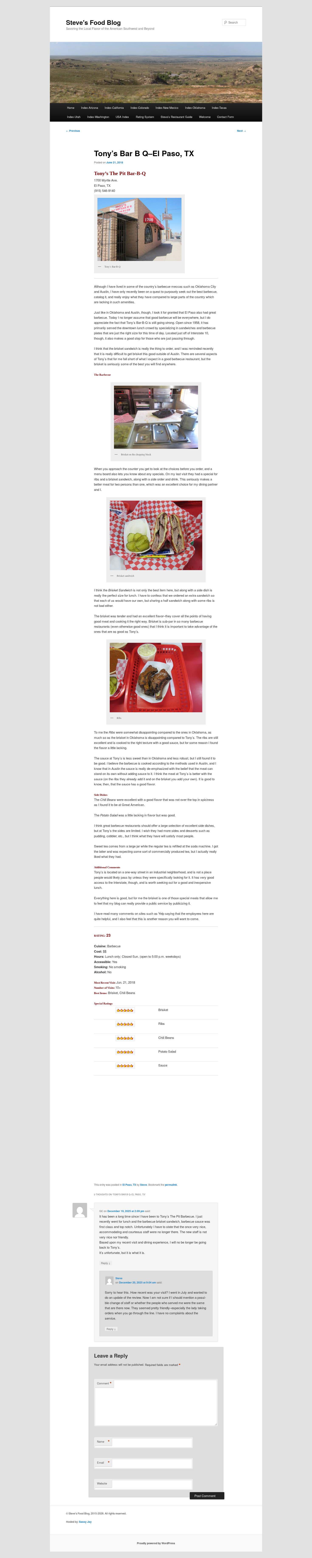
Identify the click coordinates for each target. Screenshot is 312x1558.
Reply (105, 1263)
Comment (104, 1383)
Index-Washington (98, 117)
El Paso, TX (129, 1185)
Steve (143, 1185)
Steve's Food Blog (93, 22)
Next (241, 131)
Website (102, 1483)
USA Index (122, 117)
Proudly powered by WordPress (156, 1543)
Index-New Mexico (167, 108)
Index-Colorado (140, 108)
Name (103, 1441)
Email (103, 1462)
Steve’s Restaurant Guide (176, 117)
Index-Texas (219, 108)
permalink (171, 1185)
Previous (73, 131)
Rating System (145, 117)
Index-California (114, 108)
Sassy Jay (85, 1522)
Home (70, 108)
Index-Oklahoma (195, 108)
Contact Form (225, 117)
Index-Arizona (89, 108)
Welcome (205, 117)
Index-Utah (73, 117)
